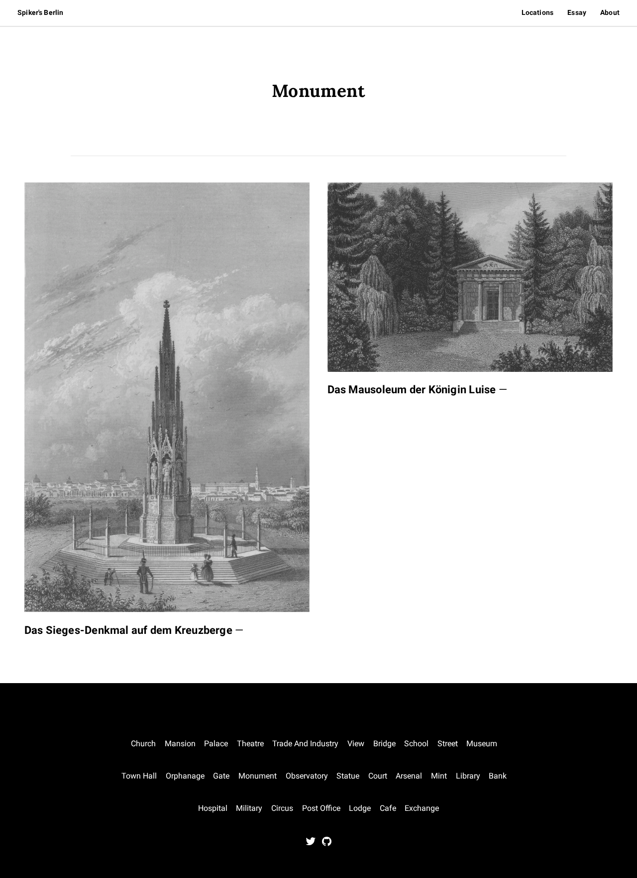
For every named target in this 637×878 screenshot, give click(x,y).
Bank (498, 776)
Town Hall (139, 776)
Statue (347, 776)
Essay (576, 12)
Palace (216, 743)
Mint (439, 776)
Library (468, 776)
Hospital (212, 808)
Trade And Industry (305, 743)
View (355, 743)
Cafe (388, 808)
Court (377, 776)
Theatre (250, 743)
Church (143, 743)
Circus (282, 808)
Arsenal (409, 776)
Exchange (422, 808)
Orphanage (185, 776)
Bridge (384, 743)
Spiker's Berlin (40, 12)
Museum (481, 743)
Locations (537, 12)
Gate (221, 776)
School (416, 743)
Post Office (321, 808)
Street (447, 743)
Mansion (180, 743)
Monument (257, 776)
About (610, 12)
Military (249, 808)
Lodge (360, 808)
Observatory (307, 776)
